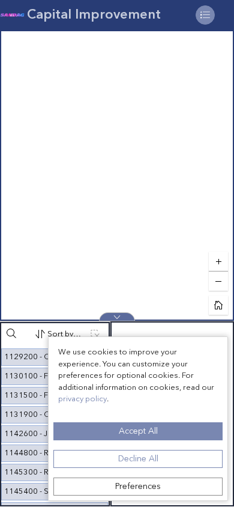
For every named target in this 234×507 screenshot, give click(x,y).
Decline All (138, 459)
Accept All (138, 431)
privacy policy (82, 398)
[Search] (11, 333)
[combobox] (58, 334)
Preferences (138, 486)
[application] (117, 175)
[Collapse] (117, 316)
